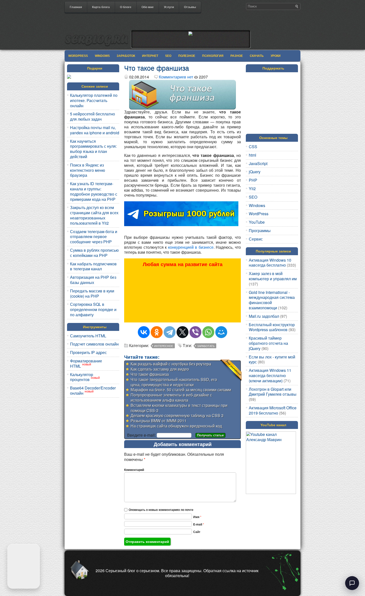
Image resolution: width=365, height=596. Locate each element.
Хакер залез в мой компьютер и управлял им (273, 276)
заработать (206, 346)
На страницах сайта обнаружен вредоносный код (176, 426)
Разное (236, 56)
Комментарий (134, 469)
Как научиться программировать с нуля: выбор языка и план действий (93, 148)
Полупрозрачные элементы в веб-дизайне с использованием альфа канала (171, 397)
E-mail (198, 524)
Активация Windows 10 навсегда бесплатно (270, 262)
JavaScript (258, 163)
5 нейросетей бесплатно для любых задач (92, 116)
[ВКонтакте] (144, 332)
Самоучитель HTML (88, 336)
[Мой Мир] (221, 332)
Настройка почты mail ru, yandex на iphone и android (94, 130)
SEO (168, 56)
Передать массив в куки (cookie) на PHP (92, 293)
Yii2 (252, 188)
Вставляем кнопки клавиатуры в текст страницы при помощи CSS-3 (179, 407)
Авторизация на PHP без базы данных (93, 279)
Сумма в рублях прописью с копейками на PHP (94, 252)
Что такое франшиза (150, 374)
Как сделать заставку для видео (160, 369)
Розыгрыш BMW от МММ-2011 (158, 420)
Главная (76, 7)
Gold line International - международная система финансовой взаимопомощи (272, 300)
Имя (197, 517)
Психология (212, 56)
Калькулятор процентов (81, 377)
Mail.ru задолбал (264, 316)
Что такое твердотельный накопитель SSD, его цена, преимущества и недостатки (174, 382)
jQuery (254, 172)
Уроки (276, 56)
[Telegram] (170, 332)
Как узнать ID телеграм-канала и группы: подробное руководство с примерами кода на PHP (93, 191)
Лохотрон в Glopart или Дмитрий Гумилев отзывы (272, 391)
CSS (253, 146)
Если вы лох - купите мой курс (272, 359)
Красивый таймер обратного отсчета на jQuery (268, 343)
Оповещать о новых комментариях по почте (161, 509)
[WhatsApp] (208, 332)
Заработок (126, 56)
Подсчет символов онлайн (94, 344)
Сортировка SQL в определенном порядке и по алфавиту (93, 309)
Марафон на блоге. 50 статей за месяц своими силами (181, 389)
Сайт (196, 531)
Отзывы (190, 7)
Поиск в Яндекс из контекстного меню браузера (87, 170)
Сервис (256, 239)
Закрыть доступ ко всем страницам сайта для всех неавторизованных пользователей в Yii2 (94, 215)
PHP (253, 180)
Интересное (163, 346)
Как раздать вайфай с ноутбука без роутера (171, 364)
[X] (182, 332)
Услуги (169, 7)
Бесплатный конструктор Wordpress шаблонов (272, 327)
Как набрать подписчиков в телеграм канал (93, 266)
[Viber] (195, 332)
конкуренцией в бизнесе (191, 247)
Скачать (257, 56)
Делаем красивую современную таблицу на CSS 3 (177, 415)
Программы (260, 230)
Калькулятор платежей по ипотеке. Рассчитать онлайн (93, 100)
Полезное (186, 56)
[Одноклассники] (157, 332)
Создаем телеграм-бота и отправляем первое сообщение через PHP (93, 237)
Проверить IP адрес (88, 352)
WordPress (78, 56)
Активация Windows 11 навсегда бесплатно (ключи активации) (270, 375)
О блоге (125, 7)
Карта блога (101, 7)
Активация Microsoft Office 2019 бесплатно (272, 410)
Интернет (150, 56)
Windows (102, 56)
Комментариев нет (176, 77)
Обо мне (148, 7)
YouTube (257, 222)
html (252, 155)
